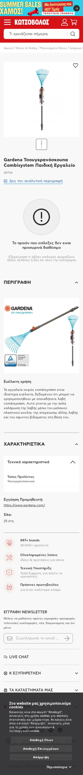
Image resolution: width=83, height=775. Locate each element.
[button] (41, 282)
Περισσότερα (57, 767)
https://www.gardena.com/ (24, 505)
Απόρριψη (41, 757)
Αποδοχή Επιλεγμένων (41, 749)
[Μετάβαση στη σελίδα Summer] (41, 8)
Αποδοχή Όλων (41, 740)
